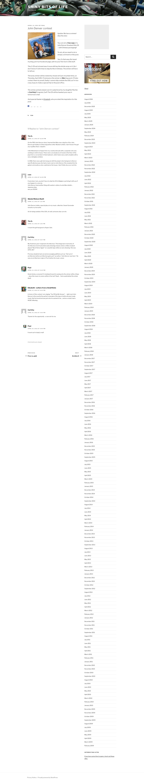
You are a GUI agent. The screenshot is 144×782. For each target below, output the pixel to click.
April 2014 (87, 519)
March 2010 (88, 698)
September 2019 (89, 282)
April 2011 (87, 651)
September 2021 (89, 205)
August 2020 (88, 245)
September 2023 (89, 143)
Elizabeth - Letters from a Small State (42, 289)
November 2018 (89, 318)
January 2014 (88, 530)
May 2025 (87, 117)
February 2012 (88, 614)
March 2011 (88, 654)
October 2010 (88, 672)
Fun (31, 117)
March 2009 (88, 742)
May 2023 (87, 150)
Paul (43, 25)
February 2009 (89, 745)
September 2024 (89, 128)
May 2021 (87, 219)
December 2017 (89, 358)
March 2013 (88, 567)
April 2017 (87, 387)
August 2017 (88, 373)
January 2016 (88, 442)
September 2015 (89, 457)
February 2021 (88, 227)
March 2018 (88, 347)
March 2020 (88, 263)
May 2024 (87, 132)
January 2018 (88, 355)
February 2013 (89, 570)
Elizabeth (46, 99)
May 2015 (87, 471)
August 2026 (88, 99)
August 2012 (88, 592)
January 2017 (88, 398)
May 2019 (87, 296)
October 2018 (88, 322)
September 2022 (89, 172)
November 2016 (89, 406)
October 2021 (88, 201)
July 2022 (87, 176)
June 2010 (87, 687)
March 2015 (88, 479)
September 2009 (89, 720)
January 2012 (88, 618)
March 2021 (88, 223)
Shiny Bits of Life (48, 7)
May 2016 (87, 428)
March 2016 (88, 435)
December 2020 (89, 234)
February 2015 (89, 482)
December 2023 (89, 139)
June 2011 (87, 643)
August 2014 (88, 504)
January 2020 (88, 267)
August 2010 (88, 680)
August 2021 (88, 209)
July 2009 (87, 727)
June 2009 (87, 731)
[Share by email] (40, 107)
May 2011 (87, 647)
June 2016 (87, 424)
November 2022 (89, 168)
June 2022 (87, 179)
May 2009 (87, 735)
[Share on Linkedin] (37, 107)
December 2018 (89, 314)
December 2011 (89, 621)
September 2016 (89, 413)
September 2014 (89, 501)
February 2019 (89, 307)
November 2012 (89, 581)
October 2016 (88, 409)
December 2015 (89, 446)
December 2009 (89, 709)
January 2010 (88, 705)
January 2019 (88, 311)
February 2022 (89, 187)
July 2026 (87, 103)
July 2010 (87, 683)
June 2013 (87, 555)
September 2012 (89, 588)
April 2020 (87, 260)
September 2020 (89, 241)
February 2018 (89, 351)
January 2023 (88, 161)
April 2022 (87, 183)
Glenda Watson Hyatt (36, 200)
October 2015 (88, 453)
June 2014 (87, 512)
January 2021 (88, 230)
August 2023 (88, 146)
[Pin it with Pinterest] (34, 107)
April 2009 (87, 738)
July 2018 (87, 333)
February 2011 (88, 658)
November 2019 (89, 274)
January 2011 (88, 661)
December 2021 (89, 194)
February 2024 (89, 135)
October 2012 (88, 585)
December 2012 (89, 577)
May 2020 (87, 256)
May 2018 (87, 340)
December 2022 (89, 165)
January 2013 (88, 574)
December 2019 (89, 271)
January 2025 (88, 125)
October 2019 (88, 278)
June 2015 (87, 468)
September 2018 (89, 325)
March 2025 (88, 121)
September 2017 (89, 369)
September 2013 (89, 545)
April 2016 (87, 431)
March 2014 (88, 523)
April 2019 (87, 300)
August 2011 (88, 636)
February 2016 (89, 439)
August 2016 (88, 417)
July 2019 (87, 289)
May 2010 (87, 691)
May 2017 (87, 384)
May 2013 (87, 559)
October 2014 (88, 497)
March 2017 (88, 391)
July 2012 (87, 596)
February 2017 (88, 395)
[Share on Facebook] (28, 106)
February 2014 (89, 526)
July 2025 (87, 114)
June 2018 (87, 336)
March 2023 (88, 157)
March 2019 (88, 303)
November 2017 (89, 362)
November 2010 (89, 669)
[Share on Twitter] (31, 107)
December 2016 (89, 402)
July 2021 (87, 212)
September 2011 (89, 632)
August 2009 (88, 723)
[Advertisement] (96, 37)
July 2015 (87, 464)
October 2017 (88, 366)
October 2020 (88, 238)
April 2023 (87, 154)
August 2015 (88, 461)
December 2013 (89, 534)
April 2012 (87, 607)
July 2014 (87, 508)
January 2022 (88, 190)
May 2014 (87, 515)
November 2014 (89, 493)
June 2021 (87, 216)
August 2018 (88, 329)
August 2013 (88, 548)
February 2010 (89, 702)
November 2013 (89, 537)
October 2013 (88, 541)
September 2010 (89, 676)
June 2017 (87, 380)
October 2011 (88, 629)
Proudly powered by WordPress (48, 777)
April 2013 (87, 563)
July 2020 (87, 249)
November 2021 (89, 198)
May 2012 (87, 603)
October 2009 (89, 716)
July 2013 (87, 552)
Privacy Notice (31, 777)
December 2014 (89, 490)
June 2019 (87, 293)
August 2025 (88, 110)
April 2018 (87, 344)
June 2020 (87, 252)
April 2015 (87, 475)
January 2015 (88, 486)
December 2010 (89, 665)
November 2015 (89, 450)
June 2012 (87, 599)
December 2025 (89, 106)
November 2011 (89, 625)
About (86, 88)
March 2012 (88, 610)
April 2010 (87, 694)
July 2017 (87, 377)
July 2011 (87, 639)
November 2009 (89, 713)
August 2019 (88, 285)
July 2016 (87, 420)
